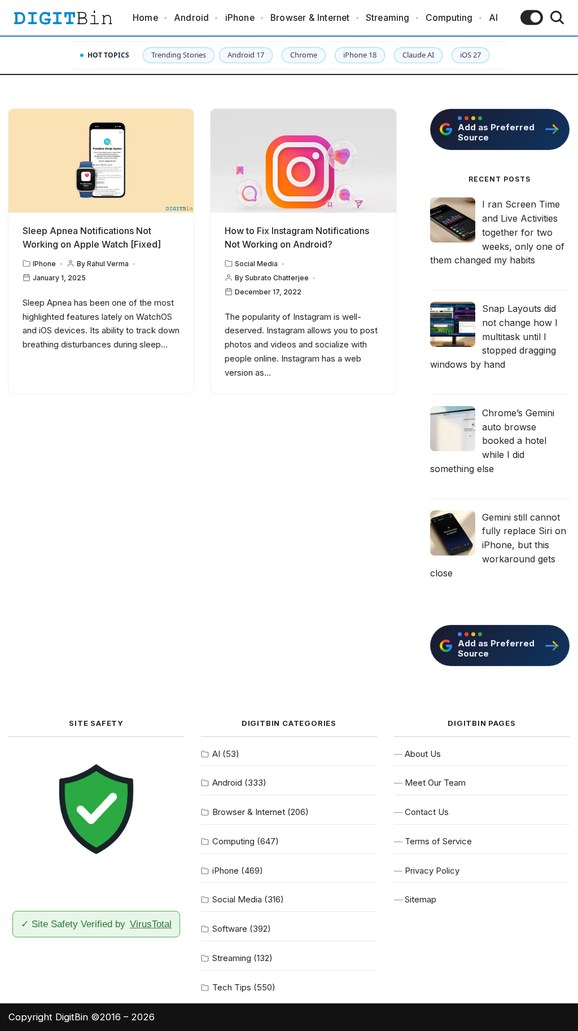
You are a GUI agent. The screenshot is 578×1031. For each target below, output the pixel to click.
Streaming (388, 17)
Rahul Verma (108, 263)
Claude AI (418, 55)
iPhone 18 (359, 55)
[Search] (557, 17)
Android (191, 17)
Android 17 (245, 55)
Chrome (303, 55)
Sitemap (420, 899)
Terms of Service (438, 841)
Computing (449, 17)
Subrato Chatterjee (277, 278)
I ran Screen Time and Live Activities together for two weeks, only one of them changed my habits (497, 232)
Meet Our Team (435, 782)
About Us (423, 753)
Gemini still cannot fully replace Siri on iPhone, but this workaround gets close (498, 545)
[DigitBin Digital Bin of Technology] (62, 17)
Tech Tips (231, 987)
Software (229, 928)
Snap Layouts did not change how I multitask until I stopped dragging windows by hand (494, 336)
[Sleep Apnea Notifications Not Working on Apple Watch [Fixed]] (101, 161)
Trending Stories (178, 55)
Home (145, 17)
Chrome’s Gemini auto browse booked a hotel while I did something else (492, 440)
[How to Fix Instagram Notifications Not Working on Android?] (303, 161)
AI (493, 17)
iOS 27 (470, 55)
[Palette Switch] (531, 17)
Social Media (256, 263)
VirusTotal (151, 924)
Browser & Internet (310, 17)
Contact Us (427, 812)
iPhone (240, 17)
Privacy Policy (432, 870)
